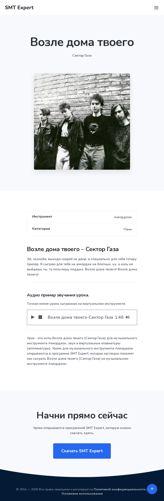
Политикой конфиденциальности (119, 489)
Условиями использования (82, 494)
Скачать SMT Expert (82, 451)
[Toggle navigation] (156, 7)
